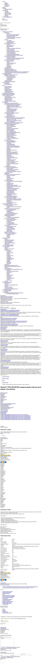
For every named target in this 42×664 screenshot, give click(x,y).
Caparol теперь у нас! (4, 301)
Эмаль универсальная (11, 53)
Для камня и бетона (11, 41)
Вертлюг (9, 270)
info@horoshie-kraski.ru (4, 629)
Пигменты (9, 211)
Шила (8, 164)
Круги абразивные (11, 129)
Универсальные (10, 42)
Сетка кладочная (10, 222)
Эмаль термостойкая (11, 52)
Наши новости (3, 295)
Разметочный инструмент (12, 108)
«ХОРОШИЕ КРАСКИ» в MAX (6, 299)
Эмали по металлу (10, 50)
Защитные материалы (11, 62)
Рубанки (9, 158)
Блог (6, 2)
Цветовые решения (8, 9)
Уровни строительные (11, 110)
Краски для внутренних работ (13, 34)
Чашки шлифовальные (11, 124)
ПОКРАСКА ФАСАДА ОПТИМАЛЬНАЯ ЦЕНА (9, 311)
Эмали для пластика (11, 49)
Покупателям (5, 10)
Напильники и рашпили (12, 152)
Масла (8, 64)
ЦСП (8, 207)
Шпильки (9, 262)
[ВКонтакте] (1, 462)
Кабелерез (9, 200)
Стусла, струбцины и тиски (12, 161)
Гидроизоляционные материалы (9, 595)
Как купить (7, 12)
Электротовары (5, 604)
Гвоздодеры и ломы (11, 145)
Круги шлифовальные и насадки (13, 132)
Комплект (2, 405)
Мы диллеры (7, 5)
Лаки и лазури (10, 63)
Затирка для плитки (11, 228)
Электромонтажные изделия (12, 293)
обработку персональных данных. (13, 647)
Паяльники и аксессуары (12, 202)
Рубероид (9, 216)
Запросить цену (10, 657)
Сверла (9, 139)
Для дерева (9, 40)
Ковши (8, 176)
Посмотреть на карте (21, 618)
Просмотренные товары (4, 584)
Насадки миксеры (10, 134)
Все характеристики (4, 438)
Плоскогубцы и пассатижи (12, 157)
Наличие (2, 411)
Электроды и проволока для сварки (14, 171)
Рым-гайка (9, 277)
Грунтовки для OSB (11, 57)
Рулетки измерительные (12, 109)
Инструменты (5, 598)
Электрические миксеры (12, 195)
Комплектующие (10, 113)
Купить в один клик (13, 648)
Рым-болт (9, 276)
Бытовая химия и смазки (7, 602)
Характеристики (3, 407)
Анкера (9, 251)
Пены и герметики (6, 593)
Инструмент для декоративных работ (14, 120)
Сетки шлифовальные (11, 159)
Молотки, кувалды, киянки (12, 151)
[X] (5, 462)
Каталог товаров (3, 29)
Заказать (2, 454)
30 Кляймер (9, 250)
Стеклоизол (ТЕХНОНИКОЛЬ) (13, 217)
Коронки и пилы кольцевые (12, 128)
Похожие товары (3, 410)
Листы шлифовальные (11, 141)
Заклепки (9, 257)
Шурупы (9, 263)
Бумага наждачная (11, 144)
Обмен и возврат (8, 14)
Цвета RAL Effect (3, 350)
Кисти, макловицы (11, 121)
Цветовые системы (4, 326)
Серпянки (9, 221)
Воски (8, 61)
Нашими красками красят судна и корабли (8, 319)
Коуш (8, 273)
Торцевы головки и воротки (12, 163)
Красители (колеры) (11, 36)
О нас (4, 1)
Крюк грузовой (10, 275)
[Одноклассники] (2, 462)
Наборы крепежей (10, 258)
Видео (1, 413)
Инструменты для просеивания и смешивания (16, 117)
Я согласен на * (11, 647)
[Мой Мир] (4, 462)
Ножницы (9, 154)
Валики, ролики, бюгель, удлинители (14, 118)
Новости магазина (5, 307)
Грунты (9, 44)
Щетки (8, 165)
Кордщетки (9, 127)
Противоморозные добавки (12, 213)
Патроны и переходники (12, 135)
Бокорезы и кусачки (11, 142)
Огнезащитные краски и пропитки (14, 37)
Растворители (10, 79)
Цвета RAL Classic (3, 341)
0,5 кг (4, 435)
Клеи (4, 594)
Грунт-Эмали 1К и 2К (11, 76)
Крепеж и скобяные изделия (8, 601)
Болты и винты (10, 252)
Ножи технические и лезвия (13, 153)
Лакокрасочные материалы (8, 591)
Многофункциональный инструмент (14, 186)
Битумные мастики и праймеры (8, 596)
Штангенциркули (10, 111)
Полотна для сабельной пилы (12, 138)
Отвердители (10, 78)
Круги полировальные (11, 131)
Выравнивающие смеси (11, 226)
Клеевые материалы (11, 229)
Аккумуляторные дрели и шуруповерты (14, 181)
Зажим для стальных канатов (12, 271)
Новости (6, 4)
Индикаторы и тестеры (11, 197)
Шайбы (9, 261)
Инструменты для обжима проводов (14, 199)
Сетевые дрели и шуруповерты (13, 188)
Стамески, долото (10, 160)
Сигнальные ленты (11, 223)
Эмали (9, 33)
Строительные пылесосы (12, 189)
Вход (3, 18)
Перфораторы (10, 187)
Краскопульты (10, 184)
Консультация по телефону (5, 455)
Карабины (9, 272)
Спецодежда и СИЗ (6, 600)
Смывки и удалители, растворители (14, 48)
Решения (4, 8)
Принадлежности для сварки (13, 169)
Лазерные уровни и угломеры (12, 105)
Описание (2, 406)
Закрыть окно (3, 582)
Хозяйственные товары (7, 603)
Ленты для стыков (11, 220)
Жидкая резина (10, 46)
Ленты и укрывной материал (8, 597)
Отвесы (8, 107)
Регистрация (5, 19)
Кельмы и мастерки (11, 175)
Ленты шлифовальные (11, 133)
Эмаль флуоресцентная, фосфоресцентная (15, 55)
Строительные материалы (7, 599)
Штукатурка (9, 231)
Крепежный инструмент (12, 149)
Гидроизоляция (10, 210)
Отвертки (9, 155)
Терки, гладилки (10, 178)
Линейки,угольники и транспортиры (14, 106)
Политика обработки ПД (7, 612)
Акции (4, 7)
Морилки (9, 65)
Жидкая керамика (10, 45)
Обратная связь (3, 627)
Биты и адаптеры (10, 125)
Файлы (1, 412)
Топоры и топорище (11, 162)
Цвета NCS (2, 354)
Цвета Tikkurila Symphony (5, 361)
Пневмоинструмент (11, 115)
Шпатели (9, 179)
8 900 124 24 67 (3, 24)
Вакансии (6, 3)
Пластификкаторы (10, 212)
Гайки (8, 253)
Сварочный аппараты (11, 170)
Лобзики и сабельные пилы (12, 185)
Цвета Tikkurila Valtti (4, 367)
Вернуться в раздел (4, 403)
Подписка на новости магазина (6, 303)
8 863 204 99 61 (3, 628)
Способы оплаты (8, 13)
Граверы (8, 182)
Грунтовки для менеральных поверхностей (15, 58)
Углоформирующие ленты (12, 224)
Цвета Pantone (3, 328)
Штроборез (9, 194)
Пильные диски (10, 136)
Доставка (6, 11)
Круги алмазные (10, 130)
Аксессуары (2, 408)
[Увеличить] (14, 414)
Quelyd (1, 440)
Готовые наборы (3, 309)
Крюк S (8, 274)
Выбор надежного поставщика (6, 297)
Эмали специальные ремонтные (13, 51)
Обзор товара (2, 404)
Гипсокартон (10, 205)
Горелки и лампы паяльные (12, 167)
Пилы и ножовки (10, 156)
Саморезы (9, 259)
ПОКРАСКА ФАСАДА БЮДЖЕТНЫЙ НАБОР (9, 315)
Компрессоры (9, 114)
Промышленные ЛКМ (7, 592)
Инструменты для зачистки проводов (14, 198)
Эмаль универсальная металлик (13, 54)
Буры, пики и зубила (11, 126)
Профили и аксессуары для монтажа (14, 206)
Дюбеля (9, 256)
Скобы (8, 260)
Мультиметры (10, 201)
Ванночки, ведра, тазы (11, 119)
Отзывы (1, 409)
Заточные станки (10, 183)
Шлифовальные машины (12, 193)
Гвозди (8, 254)
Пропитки (9, 66)
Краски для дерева (11, 38)
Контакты (6, 6)
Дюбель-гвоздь (10, 255)
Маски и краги (10, 168)
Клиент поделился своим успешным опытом (8, 324)
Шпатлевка (9, 230)
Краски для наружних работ (12, 35)
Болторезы (9, 143)
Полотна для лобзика (11, 137)
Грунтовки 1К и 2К (11, 77)
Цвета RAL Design (3, 345)
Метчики (9, 150)
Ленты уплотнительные (12, 219)
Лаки (8, 47)
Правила (9, 177)
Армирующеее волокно (11, 209)
